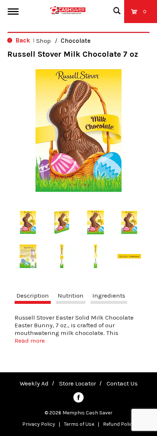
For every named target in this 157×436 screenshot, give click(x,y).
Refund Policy (119, 424)
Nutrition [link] (71, 295)
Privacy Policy (38, 424)
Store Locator (77, 383)
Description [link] (32, 295)
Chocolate (76, 40)
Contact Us (122, 383)
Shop (43, 40)
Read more (30, 340)
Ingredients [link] (108, 295)
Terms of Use (79, 424)
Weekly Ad (34, 383)
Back (22, 40)
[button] (28, 222)
